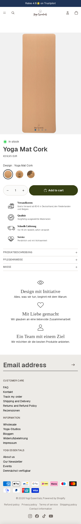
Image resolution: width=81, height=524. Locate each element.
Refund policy (11, 504)
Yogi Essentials (33, 498)
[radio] (8, 174)
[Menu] (4, 12)
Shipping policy (68, 504)
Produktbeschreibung (17, 252)
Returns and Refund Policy (20, 406)
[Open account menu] (67, 12)
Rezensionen (11, 410)
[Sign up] (73, 364)
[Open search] (13, 12)
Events (7, 466)
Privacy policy (29, 504)
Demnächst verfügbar (17, 470)
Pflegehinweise (13, 259)
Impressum (10, 443)
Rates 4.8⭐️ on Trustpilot (40, 3)
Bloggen (8, 434)
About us (9, 457)
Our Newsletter (12, 461)
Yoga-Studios (12, 429)
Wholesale (10, 424)
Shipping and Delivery (17, 401)
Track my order (12, 396)
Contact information (40, 508)
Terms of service (48, 504)
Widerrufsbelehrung (15, 438)
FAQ (5, 387)
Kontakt (8, 392)
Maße (7, 267)
